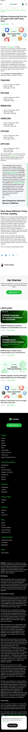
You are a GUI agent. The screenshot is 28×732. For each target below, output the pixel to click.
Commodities (5, 450)
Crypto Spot (4, 455)
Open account (14, 292)
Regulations (4, 545)
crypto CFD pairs (14, 155)
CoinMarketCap (11, 47)
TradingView (4, 487)
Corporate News (5, 530)
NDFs (2, 448)
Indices (3, 443)
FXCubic (3, 479)
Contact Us (4, 515)
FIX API (3, 467)
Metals (3, 441)
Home (2, 8)
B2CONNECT (4, 465)
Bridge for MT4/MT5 (7, 472)
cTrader (3, 489)
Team (2, 512)
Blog (7, 8)
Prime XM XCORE (6, 470)
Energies (3, 445)
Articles (3, 525)
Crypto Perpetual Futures (8, 457)
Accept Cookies (13, 725)
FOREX (3, 438)
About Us (3, 510)
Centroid (3, 477)
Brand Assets (5, 553)
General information (6, 540)
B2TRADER (4, 492)
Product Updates (13, 8)
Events (3, 523)
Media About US (5, 532)
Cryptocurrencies (6, 452)
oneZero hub (4, 474)
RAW (2, 502)
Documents (4, 542)
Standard (3, 500)
